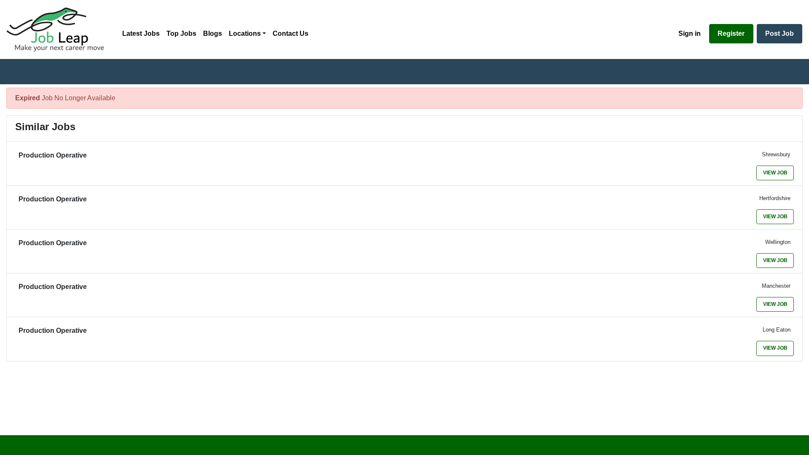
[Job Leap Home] (59, 29)
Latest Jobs (141, 33)
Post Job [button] (779, 33)
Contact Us (290, 33)
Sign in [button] (689, 33)
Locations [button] (245, 33)
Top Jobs (181, 33)
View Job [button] (775, 173)
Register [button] (731, 33)
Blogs (212, 33)
